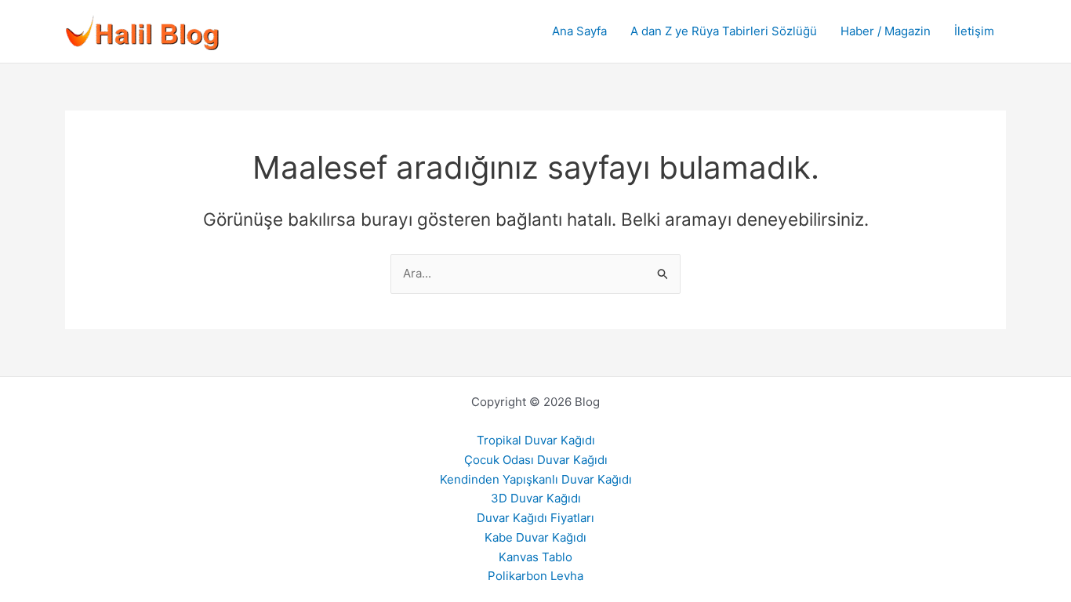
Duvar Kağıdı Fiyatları (535, 517)
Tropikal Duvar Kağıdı (536, 440)
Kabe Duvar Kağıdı (535, 537)
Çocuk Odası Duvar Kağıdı (536, 459)
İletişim (974, 31)
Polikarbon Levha (535, 575)
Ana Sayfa (579, 31)
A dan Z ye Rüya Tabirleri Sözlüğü (723, 31)
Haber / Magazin (885, 31)
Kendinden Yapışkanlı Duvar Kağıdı (536, 479)
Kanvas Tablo (535, 556)
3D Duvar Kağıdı (536, 498)
